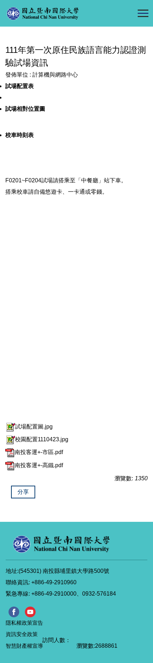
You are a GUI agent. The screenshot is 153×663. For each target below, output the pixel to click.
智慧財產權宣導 (24, 646)
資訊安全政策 (22, 634)
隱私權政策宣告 (24, 623)
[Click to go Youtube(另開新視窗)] (30, 612)
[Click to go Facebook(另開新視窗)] (14, 612)
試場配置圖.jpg (34, 427)
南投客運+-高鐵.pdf (39, 465)
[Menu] (143, 13)
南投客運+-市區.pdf (39, 452)
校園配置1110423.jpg (41, 439)
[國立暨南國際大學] (57, 13)
